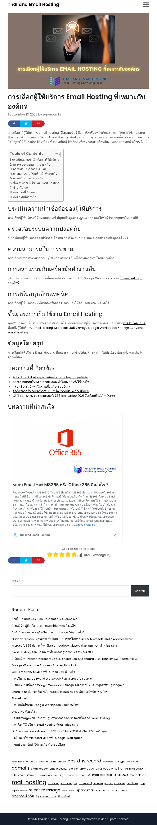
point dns (132, 783)
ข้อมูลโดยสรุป (21, 188)
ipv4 (82, 775)
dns (71, 761)
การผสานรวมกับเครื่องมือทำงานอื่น (35, 174)
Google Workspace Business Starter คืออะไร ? (44, 665)
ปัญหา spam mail (46, 796)
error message (131, 768)
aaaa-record (18, 761)
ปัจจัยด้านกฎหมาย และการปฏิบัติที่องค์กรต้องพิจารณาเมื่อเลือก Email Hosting (61, 718)
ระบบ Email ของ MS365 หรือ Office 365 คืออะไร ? (44, 672)
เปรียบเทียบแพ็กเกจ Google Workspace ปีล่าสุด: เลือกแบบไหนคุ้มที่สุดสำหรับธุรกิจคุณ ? (68, 685)
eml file (73, 769)
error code (86, 769)
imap (30, 775)
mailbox (121, 774)
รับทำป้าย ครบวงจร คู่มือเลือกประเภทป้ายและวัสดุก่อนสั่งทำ (49, 632)
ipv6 (88, 775)
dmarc (61, 761)
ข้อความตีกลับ (23, 796)
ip (77, 775)
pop (142, 783)
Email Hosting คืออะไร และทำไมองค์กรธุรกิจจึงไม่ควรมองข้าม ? (52, 652)
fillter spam (18, 775)
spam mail (85, 790)
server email (68, 790)
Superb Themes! (118, 819)
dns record (89, 761)
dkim (53, 761)
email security (58, 769)
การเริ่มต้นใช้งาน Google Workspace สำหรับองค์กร (45, 705)
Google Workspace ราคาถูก (108, 328)
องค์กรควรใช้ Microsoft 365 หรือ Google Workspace (51, 391)
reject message (44, 790)
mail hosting (29, 782)
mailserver (53, 783)
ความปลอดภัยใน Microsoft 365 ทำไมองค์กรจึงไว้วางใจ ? (52, 382)
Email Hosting (43, 328)
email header (39, 769)
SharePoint (19, 698)
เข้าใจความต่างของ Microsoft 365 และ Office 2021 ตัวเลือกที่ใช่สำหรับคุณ (64, 396)
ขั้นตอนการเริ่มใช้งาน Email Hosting (36, 183)
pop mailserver (19, 790)
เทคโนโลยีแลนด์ (134, 323)
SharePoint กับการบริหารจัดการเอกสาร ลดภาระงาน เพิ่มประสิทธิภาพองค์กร (60, 692)
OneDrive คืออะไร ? (25, 712)
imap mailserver (43, 775)
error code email (107, 769)
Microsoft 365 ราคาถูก (70, 328)
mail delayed (138, 775)
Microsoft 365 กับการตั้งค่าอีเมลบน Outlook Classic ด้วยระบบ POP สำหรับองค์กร (64, 646)
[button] (55, 154)
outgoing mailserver (115, 783)
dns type (120, 761)
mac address (102, 775)
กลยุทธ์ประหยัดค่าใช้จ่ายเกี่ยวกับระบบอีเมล (41, 386)
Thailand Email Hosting (33, 4)
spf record (102, 790)
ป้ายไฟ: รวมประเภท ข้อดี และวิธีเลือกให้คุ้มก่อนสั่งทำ (44, 619)
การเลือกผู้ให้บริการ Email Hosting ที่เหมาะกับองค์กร (45, 725)
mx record (85, 783)
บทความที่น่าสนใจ (24, 197)
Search (17, 581)
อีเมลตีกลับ (64, 796)
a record (31, 761)
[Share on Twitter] (26, 123)
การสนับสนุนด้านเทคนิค (28, 178)
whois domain (119, 790)
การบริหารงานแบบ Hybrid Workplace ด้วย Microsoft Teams (52, 678)
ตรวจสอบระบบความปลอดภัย (31, 165)
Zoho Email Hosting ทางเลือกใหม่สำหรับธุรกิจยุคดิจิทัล (50, 377)
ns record (98, 783)
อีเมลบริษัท (68, 132)
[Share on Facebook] (14, 123)
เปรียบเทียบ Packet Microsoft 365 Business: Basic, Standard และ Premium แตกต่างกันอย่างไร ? (76, 659)
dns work (133, 761)
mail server (66, 783)
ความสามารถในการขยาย (29, 169)
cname (43, 761)
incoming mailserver (64, 775)
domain (20, 768)
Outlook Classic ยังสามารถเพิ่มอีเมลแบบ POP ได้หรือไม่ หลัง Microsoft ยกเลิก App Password (72, 639)
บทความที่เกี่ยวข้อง (25, 192)
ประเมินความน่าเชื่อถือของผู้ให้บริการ (35, 160)
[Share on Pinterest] (38, 123)
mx (75, 783)
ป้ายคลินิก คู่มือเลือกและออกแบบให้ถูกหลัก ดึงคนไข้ (44, 626)
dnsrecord (108, 761)
